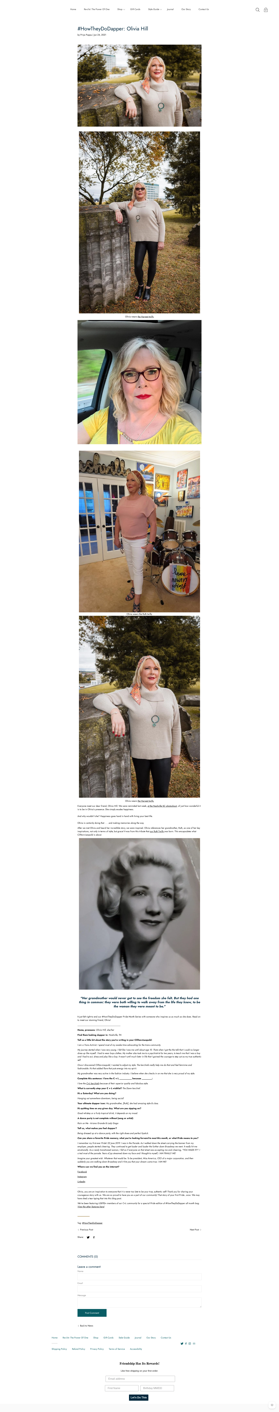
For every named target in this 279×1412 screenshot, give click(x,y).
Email (80, 1283)
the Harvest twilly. (146, 316)
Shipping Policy (59, 1349)
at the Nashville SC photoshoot (162, 806)
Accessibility (136, 1349)
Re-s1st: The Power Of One (96, 9)
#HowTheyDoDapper (92, 1223)
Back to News (86, 1325)
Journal (170, 9)
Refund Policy (78, 1349)
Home (73, 9)
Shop (119, 9)
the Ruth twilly (145, 614)
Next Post (194, 1229)
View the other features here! (91, 1206)
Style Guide (153, 9)
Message (82, 1295)
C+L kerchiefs (92, 1083)
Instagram (82, 1176)
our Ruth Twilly (157, 831)
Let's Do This (139, 1397)
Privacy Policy (97, 1349)
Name (80, 1271)
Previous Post (86, 1229)
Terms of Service (117, 1349)
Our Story (186, 9)
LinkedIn (81, 1181)
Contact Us (204, 9)
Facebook (82, 1171)
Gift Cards (135, 9)
